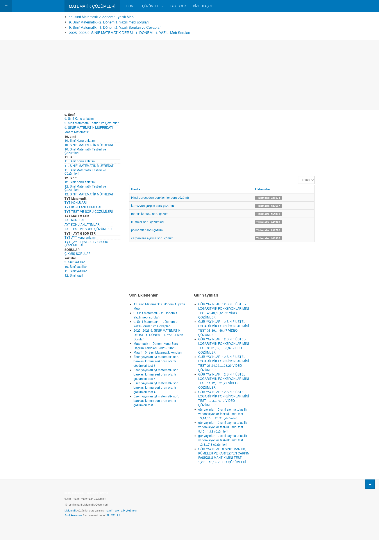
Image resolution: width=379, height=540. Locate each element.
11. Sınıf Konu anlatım (79, 161)
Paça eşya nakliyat (97, 492)
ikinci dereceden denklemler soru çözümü (160, 197)
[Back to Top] (370, 484)
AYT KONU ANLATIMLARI (82, 224)
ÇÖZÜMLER (151, 6)
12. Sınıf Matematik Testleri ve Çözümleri (85, 188)
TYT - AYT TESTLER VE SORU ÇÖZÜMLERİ (86, 243)
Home (131, 6)
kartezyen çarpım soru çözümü (152, 205)
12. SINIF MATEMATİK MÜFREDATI (89, 194)
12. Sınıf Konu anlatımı (79, 182)
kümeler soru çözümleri (147, 222)
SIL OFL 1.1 (113, 515)
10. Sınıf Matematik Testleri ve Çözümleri (85, 151)
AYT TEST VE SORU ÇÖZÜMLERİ (88, 229)
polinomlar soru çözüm (147, 230)
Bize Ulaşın (202, 6)
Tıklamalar (262, 189)
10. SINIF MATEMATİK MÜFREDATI (89, 145)
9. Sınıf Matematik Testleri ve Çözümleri (91, 123)
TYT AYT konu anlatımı (80, 237)
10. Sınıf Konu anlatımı (79, 140)
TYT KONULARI (75, 202)
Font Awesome (73, 515)
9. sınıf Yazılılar (74, 262)
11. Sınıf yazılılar (75, 271)
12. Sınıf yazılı (73, 275)
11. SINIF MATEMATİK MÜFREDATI (89, 165)
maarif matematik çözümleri (121, 510)
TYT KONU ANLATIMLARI (82, 207)
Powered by (295, 493)
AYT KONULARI (75, 220)
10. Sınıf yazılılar (75, 266)
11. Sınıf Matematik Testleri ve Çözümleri (85, 171)
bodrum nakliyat (74, 492)
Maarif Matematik (76, 132)
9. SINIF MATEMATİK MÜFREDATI (88, 127)
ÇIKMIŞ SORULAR (77, 253)
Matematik (70, 510)
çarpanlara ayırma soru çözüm (152, 238)
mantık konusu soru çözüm (149, 213)
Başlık (135, 189)
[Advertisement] (189, 75)
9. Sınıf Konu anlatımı (79, 118)
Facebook (178, 6)
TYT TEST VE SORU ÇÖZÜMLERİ (88, 211)
